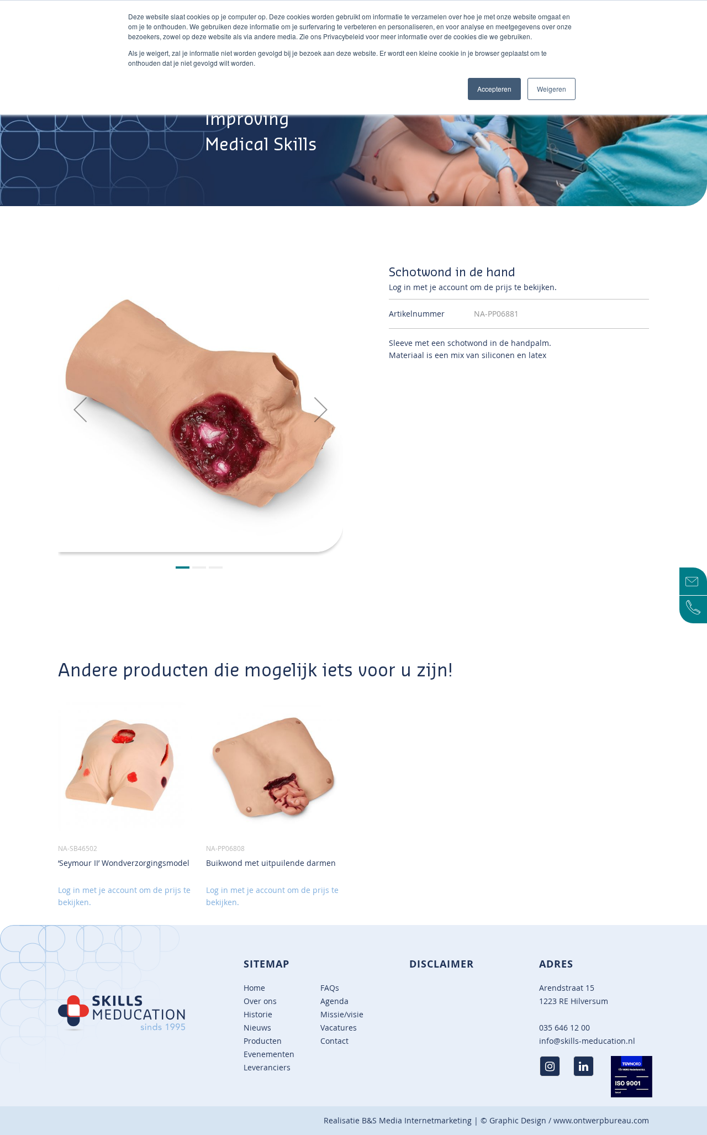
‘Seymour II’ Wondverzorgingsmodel (123, 863)
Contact (334, 1041)
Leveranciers (267, 1067)
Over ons (260, 1001)
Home (254, 987)
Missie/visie (341, 1014)
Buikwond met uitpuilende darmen (271, 863)
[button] (80, 409)
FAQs (329, 987)
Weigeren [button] (551, 88)
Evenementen (269, 1054)
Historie (258, 1014)
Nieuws (257, 1027)
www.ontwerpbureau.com (601, 1120)
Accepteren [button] (494, 88)
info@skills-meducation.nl (587, 1041)
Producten (263, 1041)
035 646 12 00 (564, 1027)
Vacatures (338, 1027)
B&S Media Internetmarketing (417, 1120)
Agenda (334, 1001)
